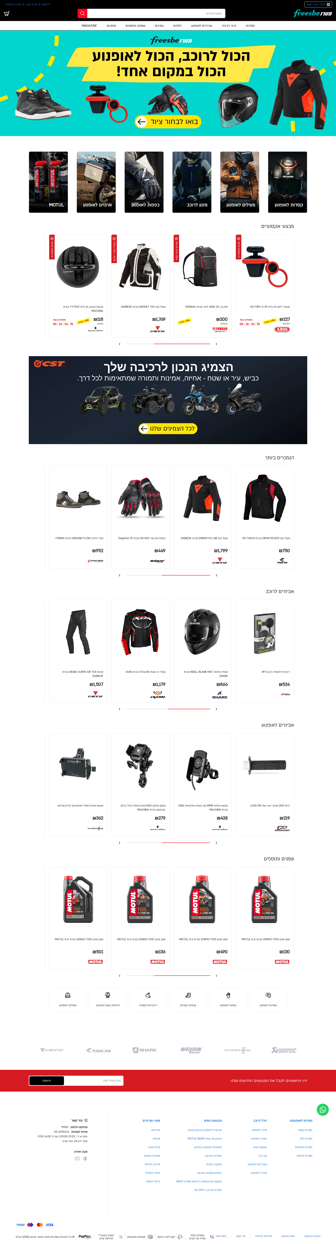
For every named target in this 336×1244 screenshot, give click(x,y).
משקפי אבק (260, 1147)
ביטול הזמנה (153, 1181)
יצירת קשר (32, 4)
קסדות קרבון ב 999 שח (208, 1190)
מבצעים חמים (213, 1120)
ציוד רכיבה (229, 26)
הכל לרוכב (260, 1120)
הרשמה (46, 1080)
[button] (265, 286)
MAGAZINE (89, 26)
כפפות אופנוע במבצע (209, 1173)
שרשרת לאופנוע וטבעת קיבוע (205, 1130)
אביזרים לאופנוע (201, 26)
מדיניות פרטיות (263, 1236)
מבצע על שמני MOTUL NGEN (205, 1138)
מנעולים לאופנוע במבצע (208, 1147)
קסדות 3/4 (306, 1138)
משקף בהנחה (214, 1164)
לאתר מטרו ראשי (316, 4)
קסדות (250, 26)
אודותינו (155, 1130)
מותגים (111, 26)
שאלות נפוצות (152, 1156)
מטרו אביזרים (151, 1120)
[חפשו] (82, 13)
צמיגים (159, 26)
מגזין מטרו (154, 1147)
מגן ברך (262, 1156)
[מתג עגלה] (7, 13)
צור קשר (241, 1236)
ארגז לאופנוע (259, 1130)
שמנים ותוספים (135, 26)
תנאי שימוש (288, 1236)
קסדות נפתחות (303, 1147)
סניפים (156, 1138)
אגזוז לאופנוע (259, 1173)
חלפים (177, 26)
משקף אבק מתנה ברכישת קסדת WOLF (199, 1181)
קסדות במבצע (213, 1156)
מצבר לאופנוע (259, 1138)
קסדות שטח (305, 1130)
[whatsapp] (323, 1110)
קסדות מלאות (304, 1156)
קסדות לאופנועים (301, 1120)
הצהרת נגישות (14, 4)
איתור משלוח (152, 1173)
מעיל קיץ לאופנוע (257, 1164)
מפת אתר (220, 1236)
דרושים (46, 4)
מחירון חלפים (152, 1164)
